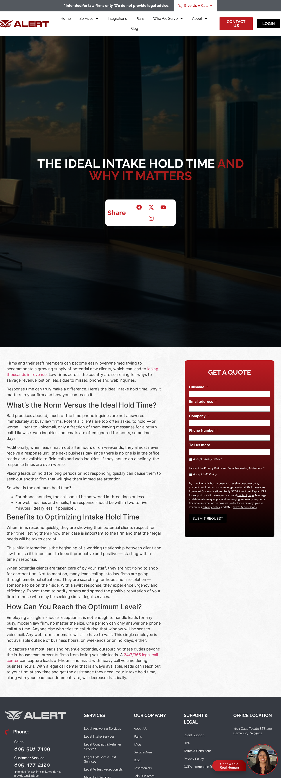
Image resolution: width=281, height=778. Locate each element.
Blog (134, 29)
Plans (140, 18)
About (197, 18)
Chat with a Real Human (229, 765)
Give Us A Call (196, 6)
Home (66, 18)
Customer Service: (29, 758)
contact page (246, 495)
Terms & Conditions (245, 507)
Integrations (117, 18)
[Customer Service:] (7, 761)
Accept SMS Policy (205, 474)
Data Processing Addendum (245, 468)
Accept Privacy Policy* (207, 459)
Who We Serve (165, 18)
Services (86, 18)
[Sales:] (7, 745)
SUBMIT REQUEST (208, 518)
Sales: (19, 742)
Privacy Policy (213, 468)
